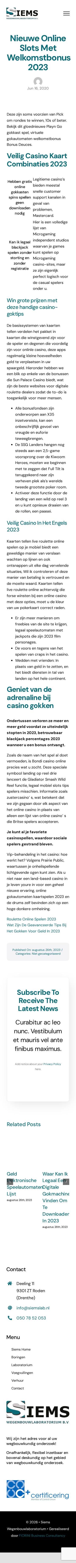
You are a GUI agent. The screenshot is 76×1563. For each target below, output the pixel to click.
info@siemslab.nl (32, 1308)
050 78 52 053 (31, 1318)
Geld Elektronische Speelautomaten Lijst (25, 1184)
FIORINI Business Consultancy (42, 1535)
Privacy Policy (52, 1064)
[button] (10, 1182)
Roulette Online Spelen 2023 (31, 919)
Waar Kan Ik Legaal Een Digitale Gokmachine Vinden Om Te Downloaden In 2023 (56, 1197)
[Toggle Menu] (66, 13)
